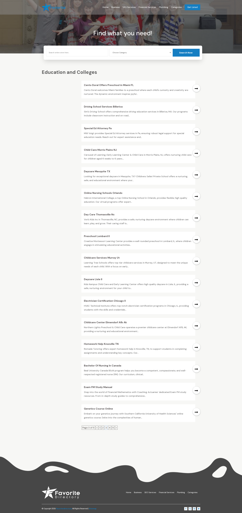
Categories (176, 7)
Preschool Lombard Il (97, 236)
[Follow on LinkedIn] (198, 508)
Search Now (186, 52)
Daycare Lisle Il (93, 279)
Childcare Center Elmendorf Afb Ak (105, 322)
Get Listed (192, 7)
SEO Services (129, 7)
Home (105, 7)
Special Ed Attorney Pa (98, 128)
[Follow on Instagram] (194, 508)
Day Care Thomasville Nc (99, 214)
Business (115, 7)
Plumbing (163, 7)
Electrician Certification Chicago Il (105, 300)
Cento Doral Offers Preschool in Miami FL (109, 85)
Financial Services (147, 7)
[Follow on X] (190, 508)
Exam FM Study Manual (98, 387)
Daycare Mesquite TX (97, 171)
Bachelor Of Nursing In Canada (102, 365)
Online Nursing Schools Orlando (103, 193)
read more (196, 88)
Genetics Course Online (98, 408)
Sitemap (93, 508)
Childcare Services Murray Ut (102, 257)
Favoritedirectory (64, 508)
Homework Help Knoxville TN (101, 344)
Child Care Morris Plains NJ (100, 149)
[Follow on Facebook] (185, 508)
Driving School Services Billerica (103, 106)
